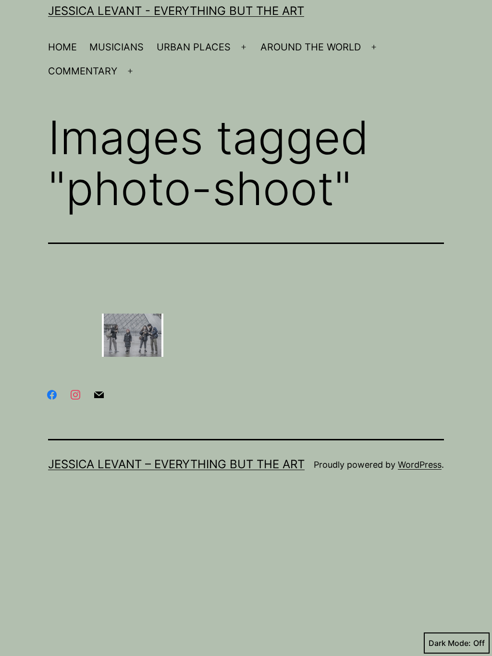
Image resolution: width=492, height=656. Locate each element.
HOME (62, 47)
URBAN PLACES (194, 47)
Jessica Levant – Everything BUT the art (176, 464)
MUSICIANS (116, 47)
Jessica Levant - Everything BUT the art (176, 11)
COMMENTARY (82, 71)
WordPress (420, 465)
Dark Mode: (450, 643)
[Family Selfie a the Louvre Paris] (132, 335)
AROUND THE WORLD (310, 47)
